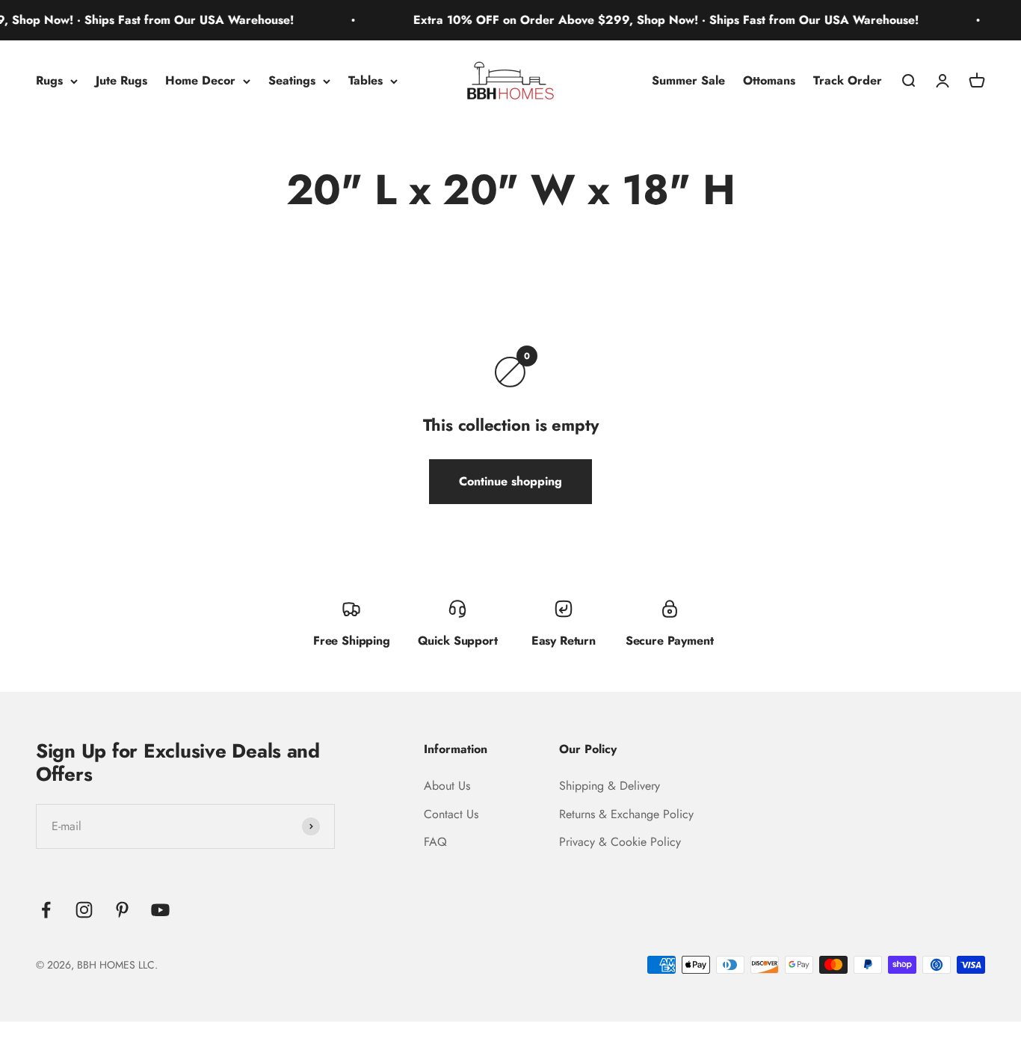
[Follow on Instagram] (84, 910)
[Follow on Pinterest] (122, 910)
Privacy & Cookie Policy (620, 841)
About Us (447, 785)
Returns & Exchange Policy (626, 814)
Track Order (847, 80)
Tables (365, 80)
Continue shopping (510, 481)
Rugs (49, 80)
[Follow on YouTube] (160, 910)
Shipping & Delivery (609, 785)
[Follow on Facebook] (46, 910)
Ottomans (769, 80)
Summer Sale (688, 80)
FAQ (435, 841)
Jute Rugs (121, 80)
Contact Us (451, 814)
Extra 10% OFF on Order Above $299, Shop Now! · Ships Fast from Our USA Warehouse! (651, 19)
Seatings (291, 80)
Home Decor (200, 80)
